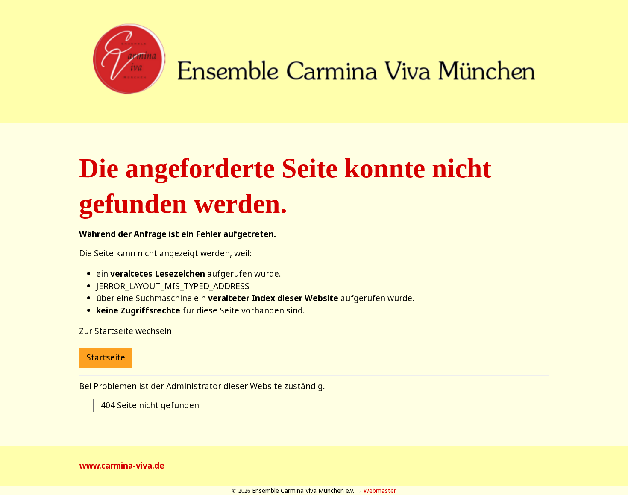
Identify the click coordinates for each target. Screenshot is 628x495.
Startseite (105, 357)
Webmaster (380, 490)
